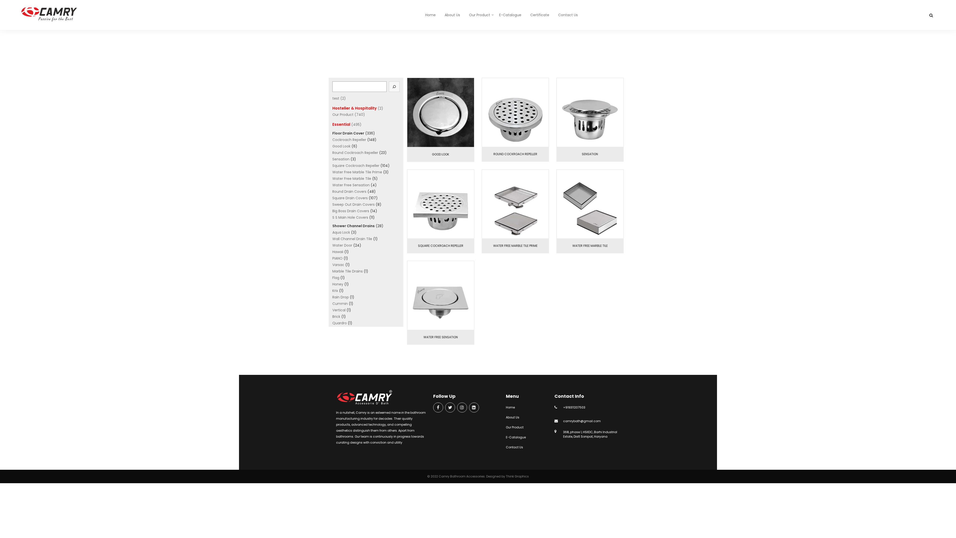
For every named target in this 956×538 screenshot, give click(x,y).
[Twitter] (450, 408)
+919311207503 (574, 407)
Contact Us (568, 14)
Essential (453, 56)
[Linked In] (474, 408)
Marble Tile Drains (347, 271)
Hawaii (337, 251)
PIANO (337, 258)
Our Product (479, 14)
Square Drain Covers (350, 198)
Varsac (338, 264)
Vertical (339, 310)
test (335, 98)
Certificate (539, 14)
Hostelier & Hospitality (354, 108)
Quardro (339, 323)
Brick (336, 316)
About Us (452, 14)
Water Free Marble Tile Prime (357, 172)
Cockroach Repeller (349, 139)
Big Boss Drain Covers (350, 210)
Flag (335, 277)
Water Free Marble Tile (351, 178)
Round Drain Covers (349, 191)
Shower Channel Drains (353, 225)
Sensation (341, 159)
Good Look (341, 146)
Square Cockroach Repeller (355, 165)
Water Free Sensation (351, 185)
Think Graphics (517, 476)
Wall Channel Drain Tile (352, 238)
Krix (335, 290)
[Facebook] (438, 408)
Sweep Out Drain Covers (353, 204)
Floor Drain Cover (482, 56)
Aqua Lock (341, 232)
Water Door (342, 245)
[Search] (394, 86)
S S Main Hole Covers (350, 217)
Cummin (340, 303)
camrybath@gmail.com (582, 421)
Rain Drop (340, 297)
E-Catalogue (510, 14)
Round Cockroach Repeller (355, 152)
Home (430, 14)
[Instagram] (462, 408)
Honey (337, 284)
